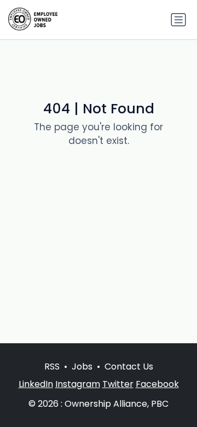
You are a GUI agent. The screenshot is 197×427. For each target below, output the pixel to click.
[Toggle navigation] (178, 19)
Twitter (118, 384)
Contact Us (129, 366)
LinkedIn (36, 384)
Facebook (157, 384)
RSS (52, 366)
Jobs (82, 366)
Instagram (77, 384)
